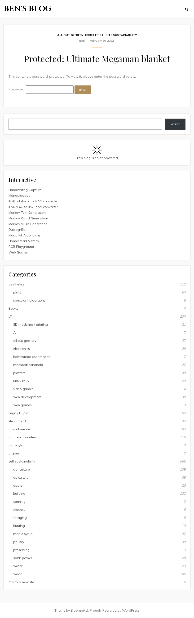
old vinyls (16, 445)
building (19, 493)
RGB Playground (21, 247)
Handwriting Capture (25, 190)
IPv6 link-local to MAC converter (33, 201)
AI (14, 332)
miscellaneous (20, 429)
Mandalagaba (20, 195)
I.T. (102, 35)
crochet (92, 35)
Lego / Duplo (18, 413)
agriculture (21, 469)
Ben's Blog (28, 9)
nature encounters (23, 437)
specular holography (29, 300)
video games (23, 389)
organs (14, 453)
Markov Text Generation (27, 212)
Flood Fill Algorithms (24, 235)
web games (22, 405)
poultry (18, 542)
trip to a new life (21, 582)
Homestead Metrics (24, 241)
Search (175, 124)
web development (27, 397)
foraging (20, 518)
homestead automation (32, 357)
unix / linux (21, 381)
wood (17, 574)
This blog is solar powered (97, 158)
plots (17, 292)
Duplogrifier (18, 229)
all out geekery (70, 35)
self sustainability (121, 35)
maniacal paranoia (28, 365)
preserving (21, 550)
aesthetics (16, 284)
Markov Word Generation (28, 218)
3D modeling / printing (30, 324)
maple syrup (23, 534)
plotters (19, 373)
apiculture (21, 477)
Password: (17, 89)
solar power (22, 558)
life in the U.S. (19, 421)
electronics (21, 349)
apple (17, 485)
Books (13, 308)
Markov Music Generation (28, 224)
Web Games (18, 252)
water (17, 566)
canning (19, 501)
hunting (19, 526)
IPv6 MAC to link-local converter (33, 207)
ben (82, 40)
